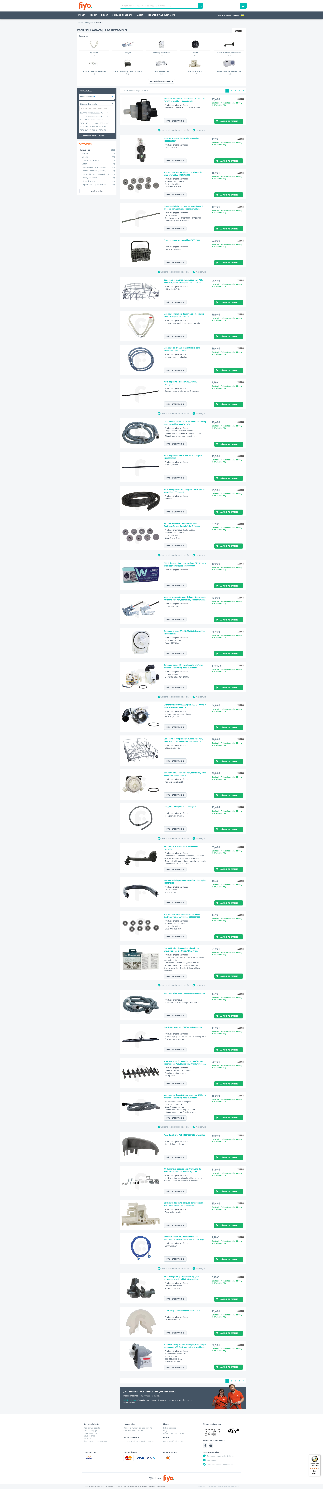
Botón (98, 164)
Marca (81, 15)
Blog (165, 1430)
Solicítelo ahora (129, 1400)
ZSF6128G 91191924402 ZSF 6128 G (94, 123)
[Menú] (318, 1455)
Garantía (87, 1438)
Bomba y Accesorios (98, 160)
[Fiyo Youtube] (211, 1445)
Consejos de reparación (133, 1430)
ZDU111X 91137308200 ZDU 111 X (94, 116)
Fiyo (96, 5)
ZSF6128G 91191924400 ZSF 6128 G (94, 120)
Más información (175, 121)
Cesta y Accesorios (98, 177)
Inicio (79, 22)
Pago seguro (201, 130)
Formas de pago (90, 1430)
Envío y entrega (90, 1433)
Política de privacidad (92, 1486)
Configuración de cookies (173, 1441)
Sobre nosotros (169, 1428)
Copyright (118, 1486)
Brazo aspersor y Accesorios (98, 167)
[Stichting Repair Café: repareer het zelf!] (212, 1433)
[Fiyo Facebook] (205, 1445)
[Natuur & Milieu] (233, 1431)
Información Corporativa (173, 1433)
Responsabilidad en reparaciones (135, 1486)
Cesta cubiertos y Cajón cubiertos (98, 174)
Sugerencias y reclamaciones (96, 1441)
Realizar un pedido (92, 1428)
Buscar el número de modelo (92, 136)
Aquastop (98, 153)
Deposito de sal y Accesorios (98, 184)
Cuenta (236, 15)
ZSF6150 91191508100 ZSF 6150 (93, 126)
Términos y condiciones (157, 1486)
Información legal (107, 1486)
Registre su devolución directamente (139, 1441)
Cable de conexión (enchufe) (98, 171)
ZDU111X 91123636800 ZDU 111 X (94, 113)
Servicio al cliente (224, 15)
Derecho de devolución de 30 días (175, 130)
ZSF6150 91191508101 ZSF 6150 (93, 130)
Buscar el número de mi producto (138, 1428)
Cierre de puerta (98, 181)
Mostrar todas (97, 191)
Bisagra (98, 157)
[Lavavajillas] (112, 96)
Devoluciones (89, 1436)
